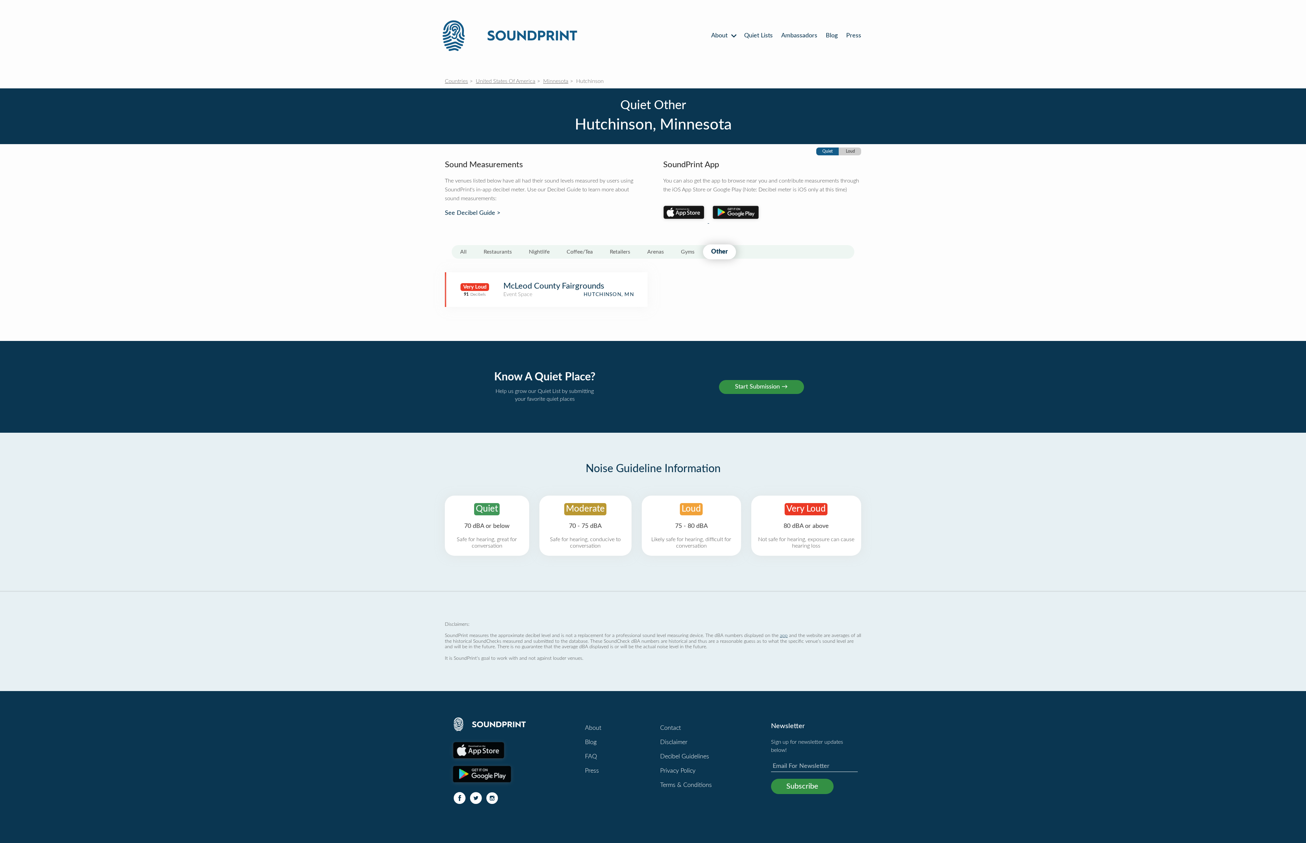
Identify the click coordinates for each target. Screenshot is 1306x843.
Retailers (620, 252)
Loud (850, 151)
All (463, 252)
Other (719, 252)
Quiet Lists (758, 36)
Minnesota (555, 81)
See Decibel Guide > (472, 213)
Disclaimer (673, 742)
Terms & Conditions (686, 785)
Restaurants (498, 252)
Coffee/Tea (580, 252)
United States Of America (505, 81)
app (784, 635)
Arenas (655, 252)
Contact (670, 728)
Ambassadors (799, 36)
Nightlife (539, 252)
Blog (832, 36)
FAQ (591, 757)
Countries (456, 81)
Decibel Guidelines (684, 757)
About (720, 36)
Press (853, 36)
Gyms (687, 252)
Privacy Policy (678, 771)
